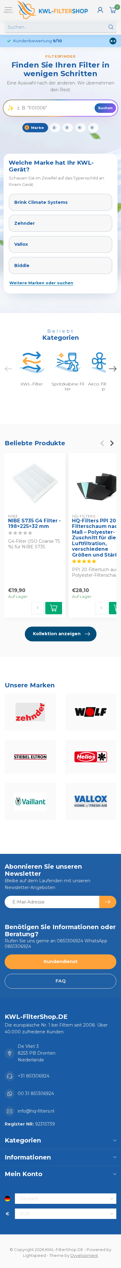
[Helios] (90, 757)
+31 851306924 (33, 1076)
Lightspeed (34, 1255)
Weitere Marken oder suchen (41, 283)
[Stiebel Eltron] (30, 757)
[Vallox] (90, 801)
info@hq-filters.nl (36, 1111)
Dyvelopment (84, 1255)
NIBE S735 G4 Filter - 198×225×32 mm (34, 523)
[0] (113, 10)
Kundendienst (61, 961)
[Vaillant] (30, 801)
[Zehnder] (30, 712)
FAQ (61, 981)
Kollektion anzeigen (57, 633)
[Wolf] (90, 712)
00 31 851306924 (36, 1093)
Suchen (105, 108)
